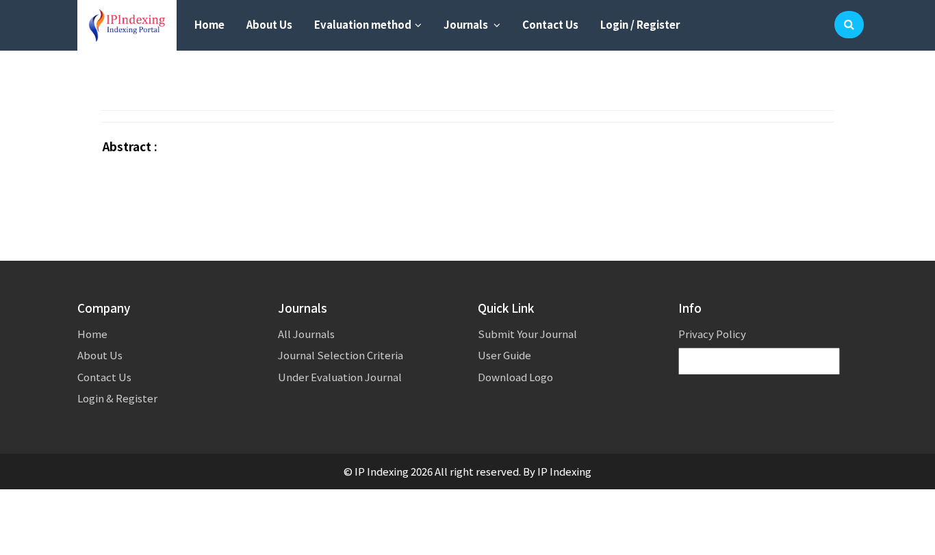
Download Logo (515, 377)
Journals (467, 24)
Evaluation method (362, 24)
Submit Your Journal (527, 333)
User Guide (504, 355)
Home (209, 24)
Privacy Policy (712, 333)
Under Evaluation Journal (340, 377)
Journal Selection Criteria (340, 355)
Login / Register (640, 24)
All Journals (306, 333)
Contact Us (550, 24)
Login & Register (117, 398)
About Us (269, 24)
